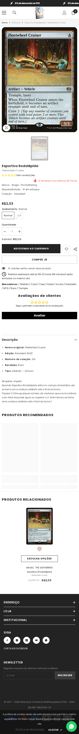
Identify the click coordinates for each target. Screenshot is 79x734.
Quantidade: (9, 224)
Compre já (39, 259)
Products (16, 22)
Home (5, 22)
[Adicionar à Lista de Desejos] (66, 249)
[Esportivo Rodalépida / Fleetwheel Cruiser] (39, 526)
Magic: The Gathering (24, 185)
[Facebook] (7, 640)
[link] (20, 481)
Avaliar (39, 315)
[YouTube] (36, 640)
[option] (39, 79)
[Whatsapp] (46, 640)
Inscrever (65, 675)
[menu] (4, 12)
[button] (9, 175)
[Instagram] (16, 640)
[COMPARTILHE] (74, 249)
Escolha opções (39, 558)
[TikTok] (26, 640)
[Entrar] (64, 13)
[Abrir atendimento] (71, 726)
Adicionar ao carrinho (31, 248)
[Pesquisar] (14, 12)
